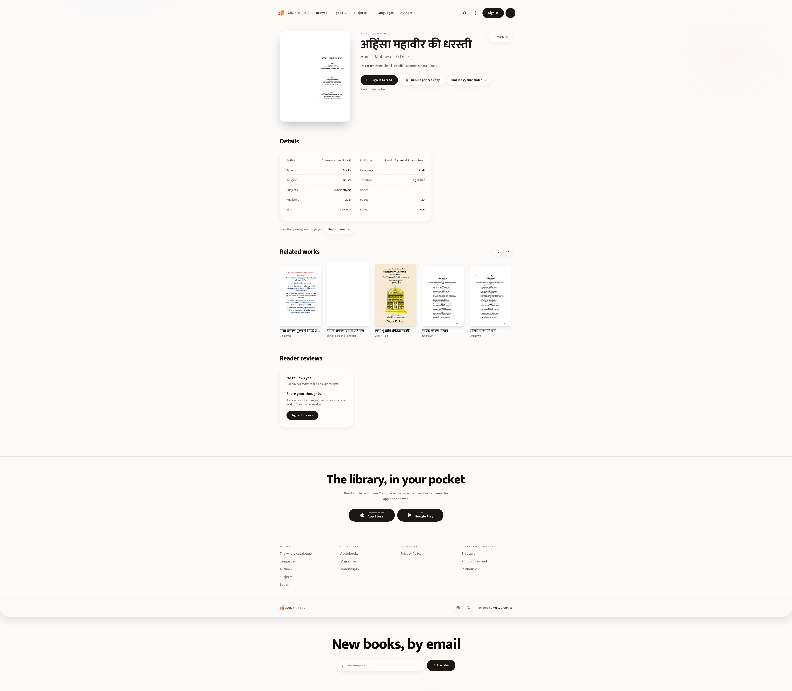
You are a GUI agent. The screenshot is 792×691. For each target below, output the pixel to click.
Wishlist (502, 37)
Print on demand (474, 561)
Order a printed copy (425, 80)
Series (284, 584)
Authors (406, 13)
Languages (385, 13)
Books (347, 170)
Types (338, 13)
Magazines (348, 561)
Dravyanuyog (342, 190)
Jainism (346, 180)
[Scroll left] (498, 252)
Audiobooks (349, 553)
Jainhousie (469, 569)
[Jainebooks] (293, 13)
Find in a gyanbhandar (466, 80)
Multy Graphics (502, 607)
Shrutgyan (469, 553)
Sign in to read (382, 80)
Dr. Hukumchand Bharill (336, 160)
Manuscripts (349, 569)
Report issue (336, 229)
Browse (321, 13)
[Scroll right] (508, 252)
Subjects (360, 13)
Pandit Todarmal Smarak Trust (405, 160)
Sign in (493, 13)
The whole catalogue (296, 553)
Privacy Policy (411, 553)
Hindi (421, 170)
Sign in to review (302, 415)
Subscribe (441, 665)
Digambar (418, 180)
